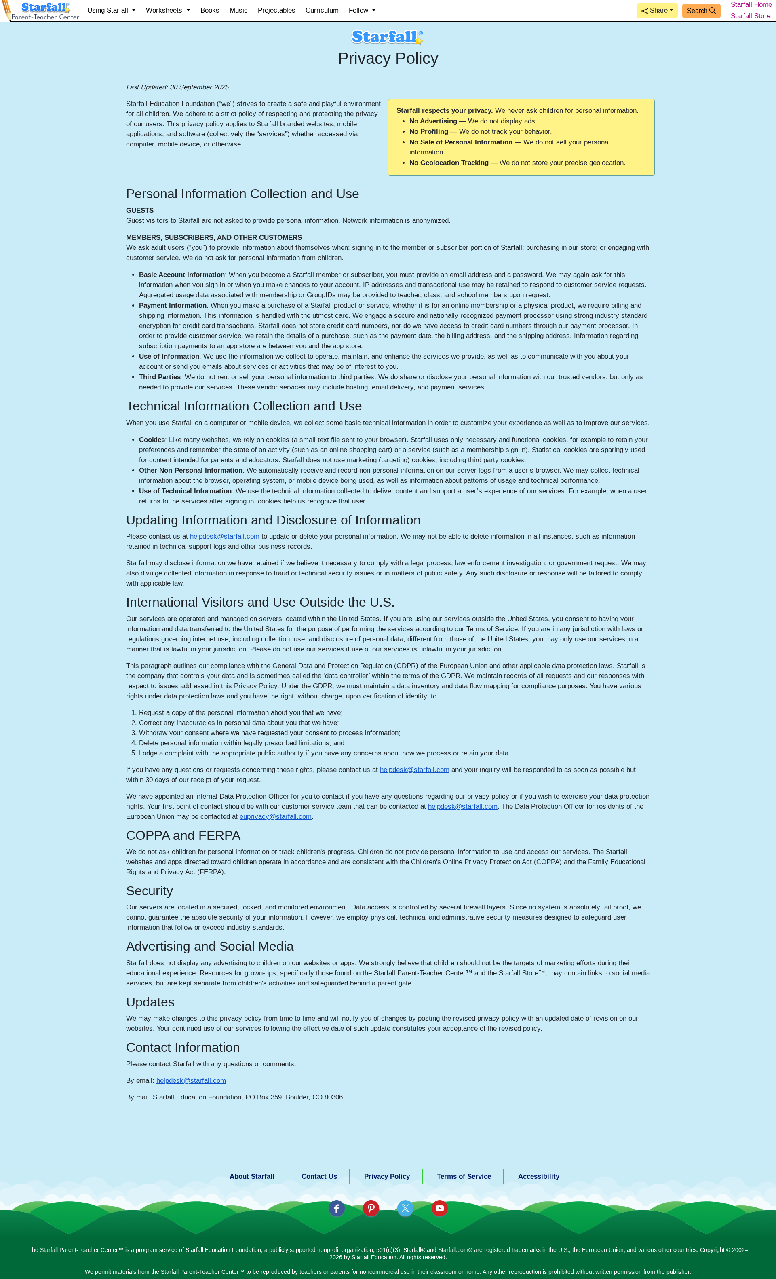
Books (209, 10)
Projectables (276, 10)
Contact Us (319, 1176)
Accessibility (538, 1176)
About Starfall (252, 1176)
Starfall (751, 5)
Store (750, 16)
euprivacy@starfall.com (276, 817)
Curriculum (322, 10)
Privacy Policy (387, 1176)
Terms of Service (464, 1176)
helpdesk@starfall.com (224, 537)
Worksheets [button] (165, 10)
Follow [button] (359, 10)
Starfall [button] (108, 10)
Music (239, 10)
